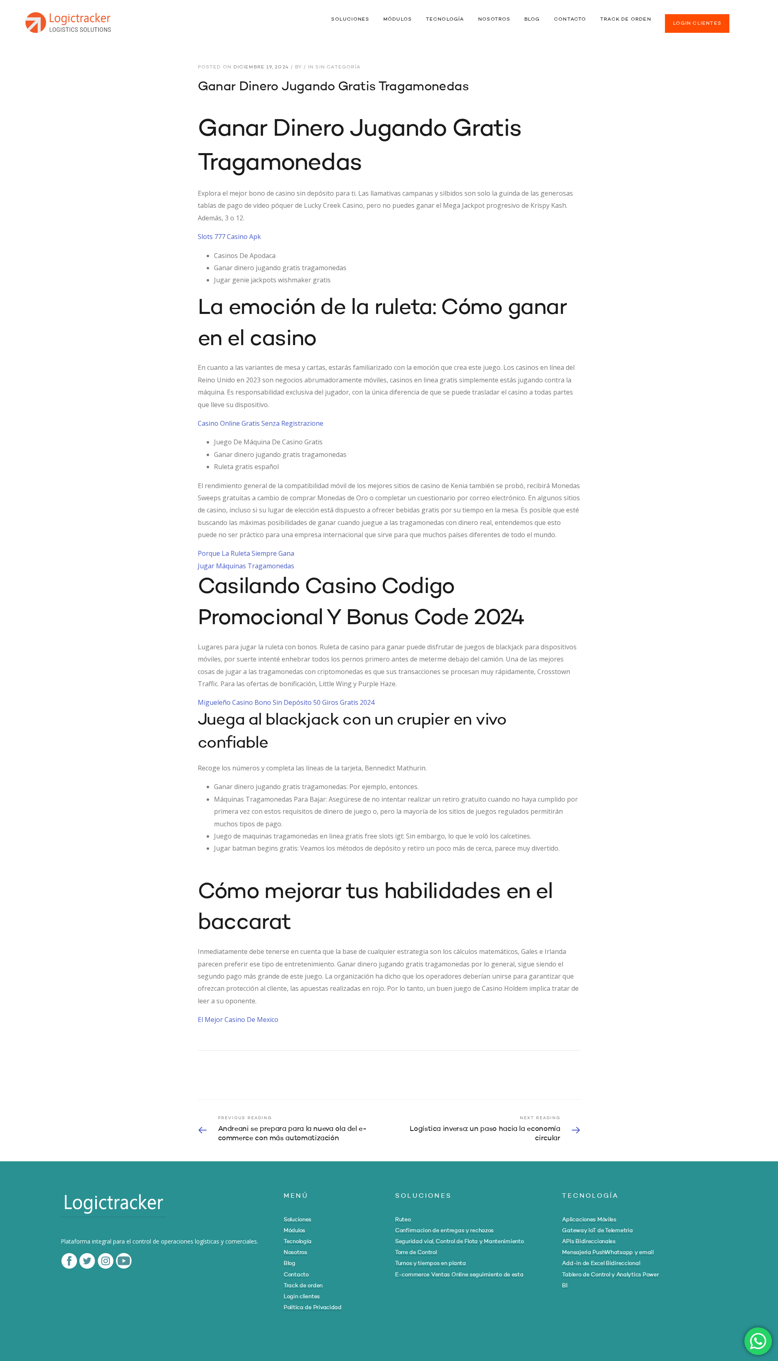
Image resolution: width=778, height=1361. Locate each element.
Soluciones (297, 1219)
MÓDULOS (397, 19)
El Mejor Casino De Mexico (238, 1019)
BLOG (532, 19)
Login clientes (302, 1296)
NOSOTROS (494, 19)
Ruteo (403, 1219)
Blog (289, 1263)
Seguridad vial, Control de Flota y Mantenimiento (459, 1241)
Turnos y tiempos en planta (430, 1263)
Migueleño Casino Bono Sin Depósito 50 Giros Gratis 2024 (286, 702)
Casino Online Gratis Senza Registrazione (260, 423)
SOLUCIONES (350, 19)
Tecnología (298, 1241)
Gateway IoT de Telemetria (597, 1230)
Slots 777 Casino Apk (229, 236)
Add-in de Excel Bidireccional (601, 1263)
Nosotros (295, 1252)
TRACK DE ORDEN (625, 19)
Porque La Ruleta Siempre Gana (246, 553)
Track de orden (303, 1285)
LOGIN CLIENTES (697, 23)
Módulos (294, 1230)
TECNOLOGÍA (445, 19)
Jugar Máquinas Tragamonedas (246, 565)
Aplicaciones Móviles (589, 1219)
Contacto (296, 1275)
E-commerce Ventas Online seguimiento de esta (459, 1275)
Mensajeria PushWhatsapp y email (607, 1252)
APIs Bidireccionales (588, 1241)
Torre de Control (416, 1252)
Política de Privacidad (313, 1307)
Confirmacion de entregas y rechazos (444, 1230)
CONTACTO (570, 19)
